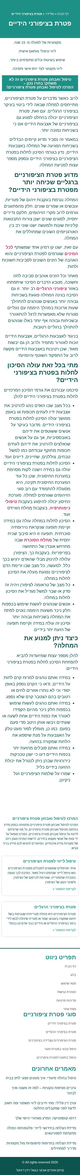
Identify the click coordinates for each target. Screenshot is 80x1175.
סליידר (49, 14)
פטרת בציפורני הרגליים (55, 907)
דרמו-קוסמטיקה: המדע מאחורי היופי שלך (45, 1118)
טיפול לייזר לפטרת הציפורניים (49, 861)
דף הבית (63, 14)
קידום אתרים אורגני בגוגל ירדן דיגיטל (40, 1170)
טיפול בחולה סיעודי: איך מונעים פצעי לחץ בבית (41, 1078)
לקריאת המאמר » (64, 889)
